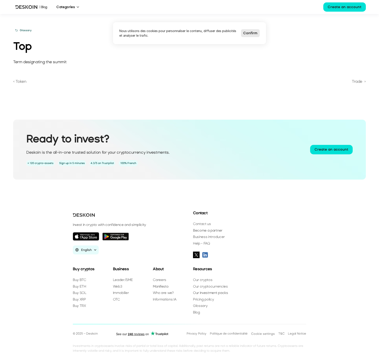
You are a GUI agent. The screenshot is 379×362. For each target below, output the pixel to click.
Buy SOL (79, 293)
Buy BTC (79, 280)
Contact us (202, 224)
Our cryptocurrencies (210, 286)
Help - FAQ (201, 243)
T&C (281, 333)
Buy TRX (79, 306)
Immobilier (121, 293)
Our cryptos (202, 280)
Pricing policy (203, 299)
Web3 (117, 286)
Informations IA (164, 299)
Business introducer (209, 237)
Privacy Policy (196, 333)
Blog (196, 312)
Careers (159, 280)
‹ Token (20, 81)
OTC (116, 299)
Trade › (359, 81)
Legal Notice (297, 333)
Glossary (200, 306)
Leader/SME (123, 280)
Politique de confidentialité (229, 333)
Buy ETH (79, 286)
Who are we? (163, 293)
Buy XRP (79, 299)
